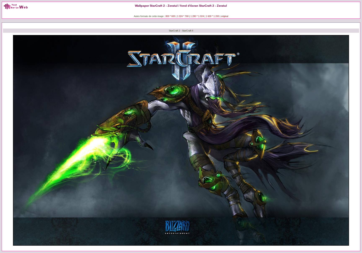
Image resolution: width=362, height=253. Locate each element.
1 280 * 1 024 (197, 16)
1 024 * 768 (183, 16)
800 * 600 (170, 16)
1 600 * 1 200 (212, 16)
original (224, 16)
